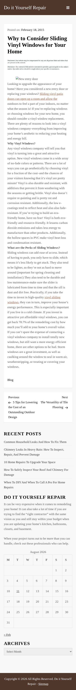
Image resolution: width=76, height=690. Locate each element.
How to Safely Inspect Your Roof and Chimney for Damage (36, 472)
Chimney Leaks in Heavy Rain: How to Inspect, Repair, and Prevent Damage (34, 452)
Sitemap (43, 684)
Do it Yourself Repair (25, 7)
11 (17, 591)
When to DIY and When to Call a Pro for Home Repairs (34, 485)
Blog (10, 380)
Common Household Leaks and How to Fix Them (35, 442)
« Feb (7, 634)
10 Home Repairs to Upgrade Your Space (29, 462)
